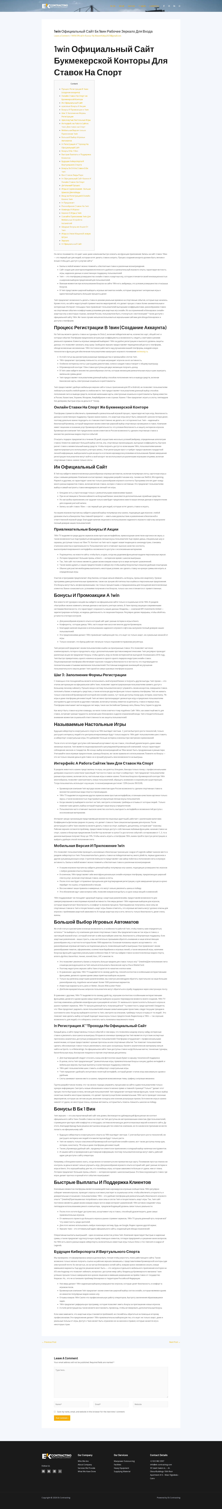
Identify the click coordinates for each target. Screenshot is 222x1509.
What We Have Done (87, 1471)
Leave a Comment (61, 35)
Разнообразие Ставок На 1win (75, 206)
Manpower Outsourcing (124, 1461)
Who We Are (83, 1461)
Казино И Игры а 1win (71, 213)
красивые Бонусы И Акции (74, 106)
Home (112, 6)
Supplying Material (122, 1471)
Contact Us (154, 6)
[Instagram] (169, 6)
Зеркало (65, 240)
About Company (85, 1464)
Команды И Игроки (70, 209)
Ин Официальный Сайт (72, 103)
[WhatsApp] (179, 6)
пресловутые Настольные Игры (76, 120)
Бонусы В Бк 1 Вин (70, 151)
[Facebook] (164, 6)
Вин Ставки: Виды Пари (72, 175)
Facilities (117, 1464)
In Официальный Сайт (72, 244)
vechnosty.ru (142, 351)
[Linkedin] (174, 6)
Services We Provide (86, 1468)
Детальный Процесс (71, 185)
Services (131, 6)
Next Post (174, 1342)
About (121, 6)
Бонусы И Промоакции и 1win (75, 109)
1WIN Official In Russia (81, 35)
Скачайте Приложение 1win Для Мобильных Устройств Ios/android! (76, 220)
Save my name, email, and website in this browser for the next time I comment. (91, 1411)
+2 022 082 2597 (157, 1461)
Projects (142, 6)
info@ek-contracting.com (161, 1464)
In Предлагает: (68, 202)
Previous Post (49, 1342)
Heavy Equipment (121, 1468)
